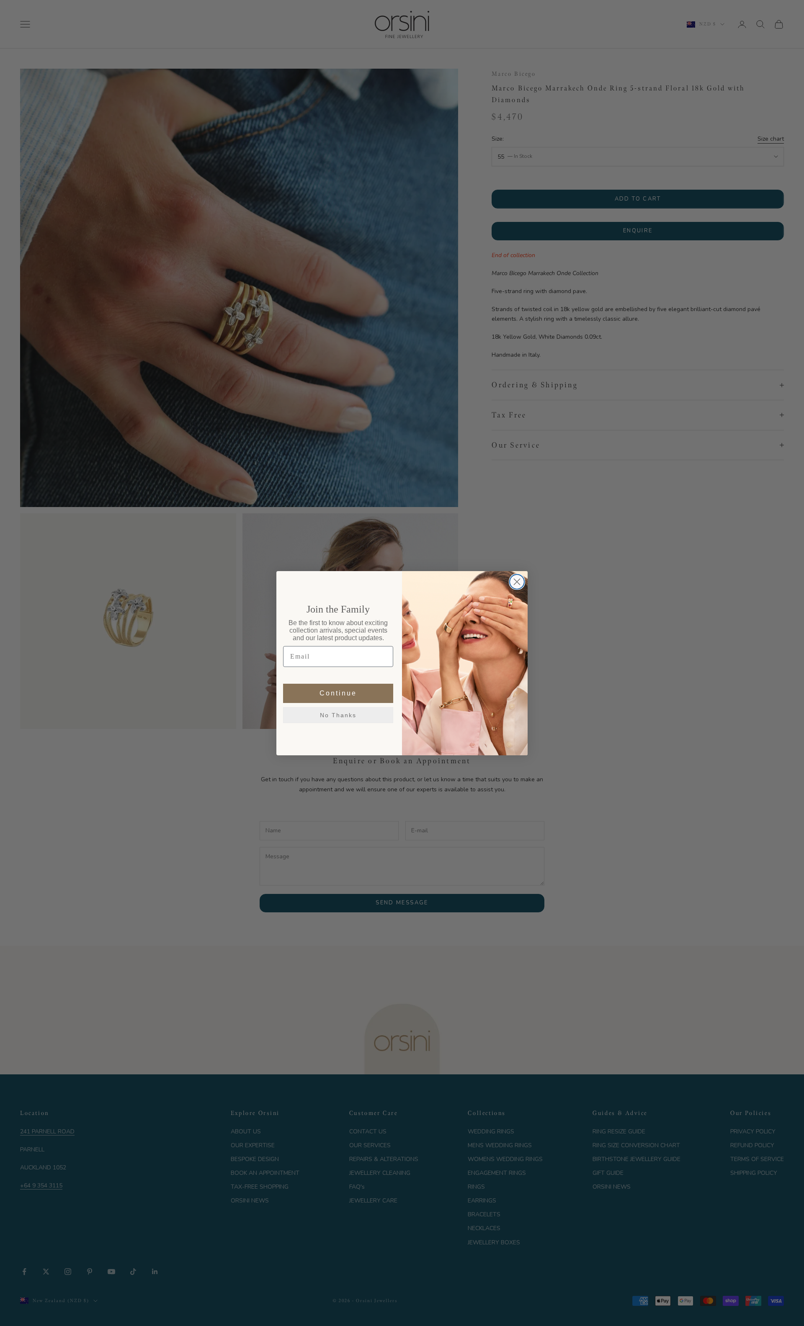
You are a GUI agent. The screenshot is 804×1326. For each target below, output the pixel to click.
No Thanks (338, 714)
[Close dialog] (517, 581)
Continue (338, 692)
